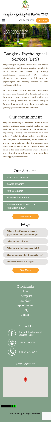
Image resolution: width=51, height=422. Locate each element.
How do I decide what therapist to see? (24, 255)
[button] (25, 379)
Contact (25, 314)
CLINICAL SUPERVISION (18, 197)
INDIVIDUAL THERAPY (17, 177)
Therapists (25, 295)
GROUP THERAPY (15, 191)
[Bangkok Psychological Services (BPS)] (13, 333)
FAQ (25, 310)
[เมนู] (3, 20)
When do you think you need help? (23, 248)
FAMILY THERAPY (15, 184)
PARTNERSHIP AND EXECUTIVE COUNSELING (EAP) (22, 206)
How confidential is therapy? (20, 261)
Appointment (25, 305)
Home (25, 291)
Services (25, 300)
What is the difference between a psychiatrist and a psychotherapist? (23, 233)
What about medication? (18, 241)
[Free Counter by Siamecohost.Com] (8, 406)
